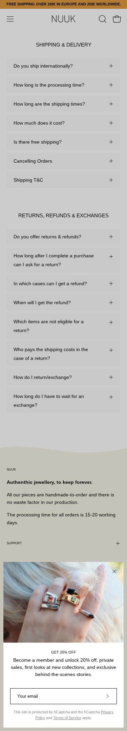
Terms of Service (67, 718)
